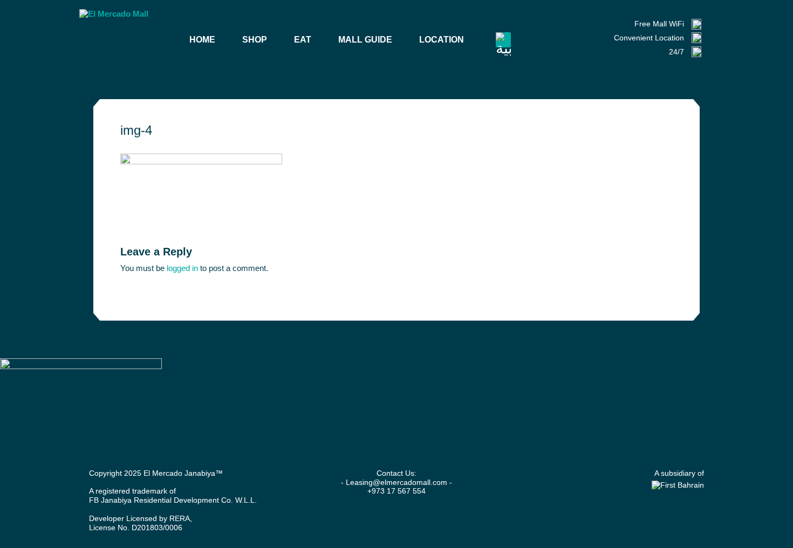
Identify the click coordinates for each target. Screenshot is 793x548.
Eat (302, 39)
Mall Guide (365, 39)
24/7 (676, 51)
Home (202, 39)
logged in (182, 268)
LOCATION (441, 39)
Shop (254, 39)
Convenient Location (649, 37)
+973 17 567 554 (396, 491)
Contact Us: (396, 473)
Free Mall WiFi (659, 23)
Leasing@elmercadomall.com (396, 482)
